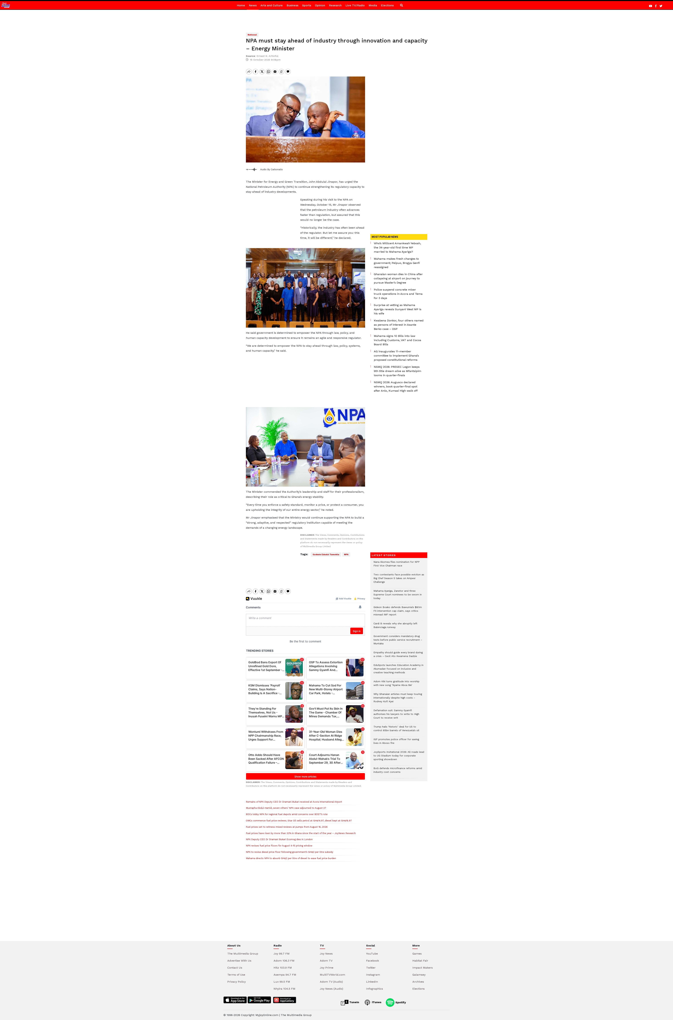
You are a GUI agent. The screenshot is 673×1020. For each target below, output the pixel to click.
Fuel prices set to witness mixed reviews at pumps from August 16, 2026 (287, 827)
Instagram (373, 974)
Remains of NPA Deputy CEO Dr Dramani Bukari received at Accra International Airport (294, 801)
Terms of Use (236, 974)
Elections (387, 5)
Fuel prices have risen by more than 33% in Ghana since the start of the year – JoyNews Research (301, 833)
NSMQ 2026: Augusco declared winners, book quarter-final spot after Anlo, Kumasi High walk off (396, 386)
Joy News (326, 953)
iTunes (376, 1002)
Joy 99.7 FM (282, 953)
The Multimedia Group (242, 953)
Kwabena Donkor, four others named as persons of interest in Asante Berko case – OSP (399, 325)
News (253, 5)
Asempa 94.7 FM (285, 974)
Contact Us (234, 967)
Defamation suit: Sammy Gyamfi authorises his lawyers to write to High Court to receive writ (396, 716)
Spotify (400, 1002)
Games (417, 953)
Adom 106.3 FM (284, 960)
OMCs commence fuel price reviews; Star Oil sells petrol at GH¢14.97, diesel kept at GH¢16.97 (299, 820)
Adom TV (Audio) (331, 981)
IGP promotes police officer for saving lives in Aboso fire (396, 743)
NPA (346, 554)
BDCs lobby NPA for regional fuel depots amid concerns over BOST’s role (287, 814)
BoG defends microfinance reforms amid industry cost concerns (397, 772)
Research (335, 5)
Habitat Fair (420, 960)
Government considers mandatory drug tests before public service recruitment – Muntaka (397, 642)
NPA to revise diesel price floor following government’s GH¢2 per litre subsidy (289, 852)
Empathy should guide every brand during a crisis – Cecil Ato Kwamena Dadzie (398, 656)
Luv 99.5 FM (282, 981)
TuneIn (353, 1002)
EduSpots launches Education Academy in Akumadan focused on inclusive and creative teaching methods (398, 670)
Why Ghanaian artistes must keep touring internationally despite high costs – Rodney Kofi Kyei (397, 699)
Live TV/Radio (355, 5)
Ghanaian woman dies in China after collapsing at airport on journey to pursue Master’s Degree (398, 278)
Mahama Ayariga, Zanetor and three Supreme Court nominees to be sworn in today (397, 596)
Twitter (371, 967)
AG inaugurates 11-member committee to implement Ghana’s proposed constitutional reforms (396, 355)
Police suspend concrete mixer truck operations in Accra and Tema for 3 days (398, 294)
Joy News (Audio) (331, 988)
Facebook (372, 960)
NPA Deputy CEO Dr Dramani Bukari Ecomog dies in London (279, 839)
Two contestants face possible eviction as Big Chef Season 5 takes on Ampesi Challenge (398, 580)
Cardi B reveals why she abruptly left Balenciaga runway (395, 627)
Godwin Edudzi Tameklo (326, 554)
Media (373, 5)
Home (241, 5)
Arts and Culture (271, 5)
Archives (418, 981)
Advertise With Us (239, 960)
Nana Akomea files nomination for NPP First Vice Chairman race (396, 565)
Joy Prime (326, 967)
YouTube (372, 953)
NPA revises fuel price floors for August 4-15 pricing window (279, 845)
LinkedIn (372, 981)
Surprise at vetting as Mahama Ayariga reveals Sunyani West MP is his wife (397, 309)
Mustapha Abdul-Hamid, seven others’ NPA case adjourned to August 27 (286, 808)
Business (292, 5)
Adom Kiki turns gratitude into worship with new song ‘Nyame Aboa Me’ (396, 685)
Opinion (320, 5)
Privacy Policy (236, 981)
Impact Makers (422, 967)
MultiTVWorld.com (332, 974)
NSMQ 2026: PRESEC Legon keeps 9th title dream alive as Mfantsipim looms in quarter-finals (397, 371)
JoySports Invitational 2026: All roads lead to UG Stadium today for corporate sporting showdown (398, 757)
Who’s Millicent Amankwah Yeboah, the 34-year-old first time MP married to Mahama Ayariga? (397, 247)
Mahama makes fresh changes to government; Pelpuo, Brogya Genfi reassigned (397, 263)
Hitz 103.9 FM (283, 967)
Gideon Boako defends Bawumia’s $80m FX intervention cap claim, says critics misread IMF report (397, 613)
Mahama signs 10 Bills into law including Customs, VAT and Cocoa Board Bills (397, 340)
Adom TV (326, 960)
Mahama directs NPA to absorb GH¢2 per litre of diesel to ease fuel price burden (291, 858)
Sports (306, 5)
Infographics (374, 988)
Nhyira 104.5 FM (284, 988)
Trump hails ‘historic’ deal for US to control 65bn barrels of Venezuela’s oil (396, 730)
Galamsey (419, 974)
